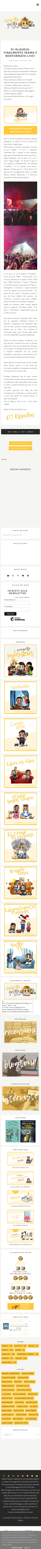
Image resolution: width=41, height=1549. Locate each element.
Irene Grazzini (7, 1402)
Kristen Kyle (33, 1394)
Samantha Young (21, 1423)
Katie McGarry (31, 1402)
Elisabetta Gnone (8, 1377)
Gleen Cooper (21, 1414)
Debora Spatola (8, 1386)
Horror (18, 1350)
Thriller (18, 1358)
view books (25, 1334)
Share (15, 431)
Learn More (16, 1548)
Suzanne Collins (22, 1386)
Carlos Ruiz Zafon (24, 1390)
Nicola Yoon (19, 1410)
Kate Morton (18, 1418)
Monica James (7, 1423)
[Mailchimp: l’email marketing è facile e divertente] (17, 621)
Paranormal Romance (25, 1354)
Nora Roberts (31, 1410)
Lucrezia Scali (22, 1406)
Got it (28, 1548)
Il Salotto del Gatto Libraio (16, 1530)
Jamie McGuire (23, 1377)
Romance (5, 1358)
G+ (19, 431)
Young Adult (7, 1362)
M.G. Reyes (33, 1406)
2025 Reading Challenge (16, 1321)
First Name (8, 606)
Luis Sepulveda (30, 1418)
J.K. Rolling (6, 1394)
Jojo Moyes (6, 1418)
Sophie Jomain (29, 1381)
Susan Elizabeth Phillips (24, 1398)
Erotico (32, 1346)
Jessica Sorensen (19, 1394)
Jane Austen (33, 1414)
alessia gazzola (8, 1390)
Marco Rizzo (7, 1410)
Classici (5, 1346)
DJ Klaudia (20, 45)
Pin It (23, 431)
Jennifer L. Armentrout (11, 1373)
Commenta (29, 431)
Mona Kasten (7, 1381)
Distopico (18, 1346)
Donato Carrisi (28, 1373)
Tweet (10, 431)
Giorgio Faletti (8, 1414)
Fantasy (5, 1350)
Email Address (10, 600)
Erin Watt (18, 1381)
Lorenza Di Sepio (8, 1406)
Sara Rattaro (7, 1398)
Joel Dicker (19, 1402)
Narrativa (6, 1354)
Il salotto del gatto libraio (18, 1324)
